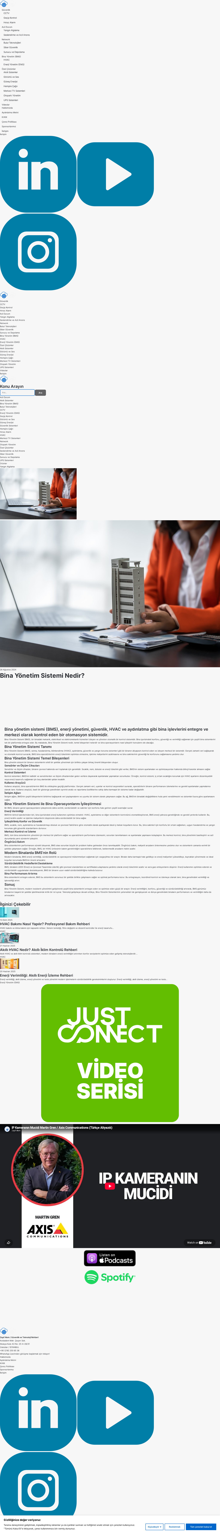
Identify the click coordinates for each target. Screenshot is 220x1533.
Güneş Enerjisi (10, 81)
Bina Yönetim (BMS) (11, 56)
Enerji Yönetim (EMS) (14, 64)
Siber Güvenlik (11, 47)
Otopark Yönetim (12, 95)
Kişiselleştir (153, 1527)
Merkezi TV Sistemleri (14, 91)
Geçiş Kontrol (10, 17)
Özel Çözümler (9, 69)
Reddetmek (174, 1527)
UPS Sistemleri (11, 100)
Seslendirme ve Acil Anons (17, 35)
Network (6, 39)
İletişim (5, 131)
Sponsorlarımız (9, 126)
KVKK (4, 117)
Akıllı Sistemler (11, 72)
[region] (110, 1524)
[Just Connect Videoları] (110, 1053)
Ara (40, 392)
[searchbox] (17, 392)
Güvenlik (6, 10)
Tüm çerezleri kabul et (201, 1527)
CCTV (6, 13)
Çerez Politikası (9, 122)
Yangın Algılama (11, 30)
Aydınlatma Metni (10, 112)
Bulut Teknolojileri (12, 42)
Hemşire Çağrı (11, 86)
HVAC (7, 59)
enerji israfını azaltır (13, 818)
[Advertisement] (110, 705)
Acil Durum (7, 27)
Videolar (6, 104)
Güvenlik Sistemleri (9, 425)
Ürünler (3, 463)
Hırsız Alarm (9, 22)
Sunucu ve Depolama (14, 52)
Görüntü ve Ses (11, 77)
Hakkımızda (7, 108)
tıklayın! (46, 1354)
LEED (20, 867)
